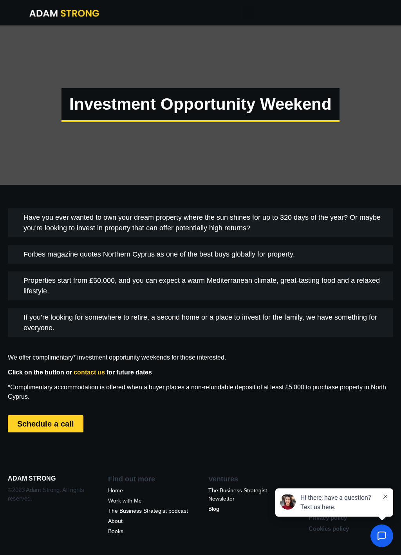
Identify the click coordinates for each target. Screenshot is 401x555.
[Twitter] (349, 485)
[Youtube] (366, 485)
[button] (248, 12)
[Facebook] (382, 485)
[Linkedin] (315, 485)
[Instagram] (332, 485)
